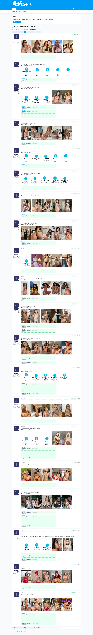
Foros (14, 8)
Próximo (37, 31)
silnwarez (14, 27)
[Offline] (18, 37)
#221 (79, 34)
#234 (79, 398)
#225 (79, 148)
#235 (79, 426)
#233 (79, 367)
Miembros (26, 8)
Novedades (19, 8)
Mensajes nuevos (15, 11)
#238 (79, 530)
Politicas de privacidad (34, 633)
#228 (79, 220)
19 (34, 31)
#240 (79, 592)
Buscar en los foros (22, 11)
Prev (14, 31)
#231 (79, 303)
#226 (79, 170)
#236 (79, 462)
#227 (79, 193)
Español (21, 633)
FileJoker (23, 55)
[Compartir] (77, 34)
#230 (79, 276)
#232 (79, 335)
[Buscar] (79, 9)
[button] (23, 9)
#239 (79, 564)
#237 (79, 489)
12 (25, 31)
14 (29, 31)
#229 (79, 248)
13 (27, 31)
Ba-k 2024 (15, 633)
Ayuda (40, 633)
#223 (79, 84)
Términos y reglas (26, 633)
